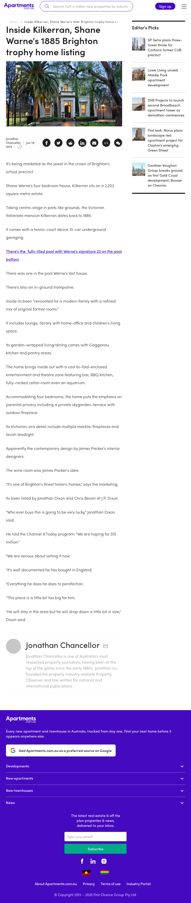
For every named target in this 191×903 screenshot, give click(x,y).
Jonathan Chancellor (62, 644)
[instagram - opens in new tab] (104, 860)
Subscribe (95, 848)
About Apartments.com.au (56, 883)
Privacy (89, 883)
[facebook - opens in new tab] (82, 860)
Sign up (165, 6)
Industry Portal (138, 883)
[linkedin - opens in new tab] (93, 860)
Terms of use (111, 883)
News (14, 21)
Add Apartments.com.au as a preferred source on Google (65, 750)
